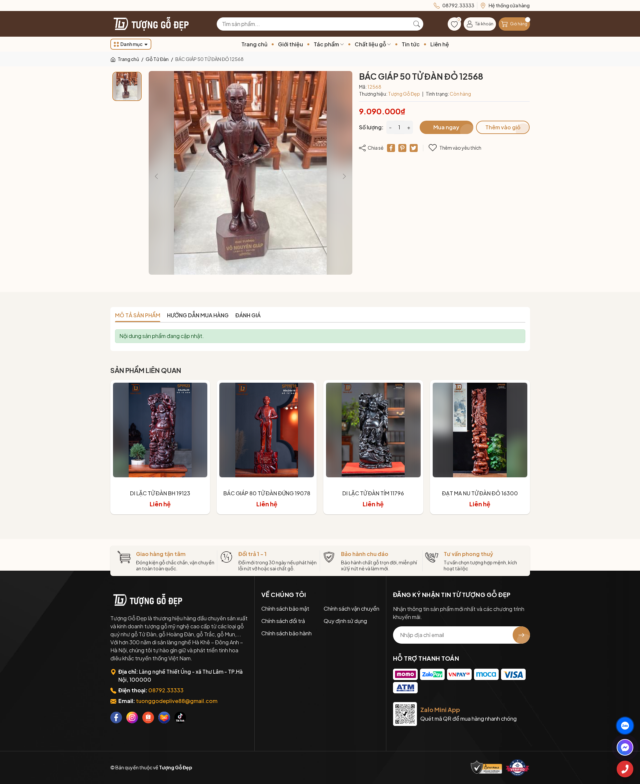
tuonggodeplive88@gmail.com (176, 700)
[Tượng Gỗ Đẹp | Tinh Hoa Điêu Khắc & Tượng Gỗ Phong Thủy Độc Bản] (150, 24)
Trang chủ (254, 44)
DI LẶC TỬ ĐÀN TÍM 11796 (373, 493)
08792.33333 (166, 690)
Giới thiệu (290, 44)
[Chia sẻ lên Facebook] (391, 148)
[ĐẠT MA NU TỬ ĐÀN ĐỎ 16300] (480, 430)
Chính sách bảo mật (285, 608)
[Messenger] (625, 747)
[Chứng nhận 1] (486, 767)
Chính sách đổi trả (283, 620)
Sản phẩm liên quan (145, 370)
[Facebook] (116, 717)
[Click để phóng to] (250, 173)
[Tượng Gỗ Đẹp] (147, 600)
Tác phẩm (327, 44)
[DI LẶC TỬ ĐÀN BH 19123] (160, 430)
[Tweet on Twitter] (414, 148)
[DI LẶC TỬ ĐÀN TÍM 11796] (373, 430)
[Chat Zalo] (625, 725)
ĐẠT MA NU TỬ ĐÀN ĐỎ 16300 (480, 493)
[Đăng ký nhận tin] (521, 635)
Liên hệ (439, 44)
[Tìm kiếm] (417, 24)
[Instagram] (132, 717)
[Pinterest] (402, 148)
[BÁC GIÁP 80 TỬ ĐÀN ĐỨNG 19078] (266, 430)
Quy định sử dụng (345, 620)
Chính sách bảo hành (286, 633)
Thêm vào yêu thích (460, 148)
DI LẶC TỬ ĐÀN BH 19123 (160, 493)
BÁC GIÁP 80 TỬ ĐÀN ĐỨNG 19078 (266, 493)
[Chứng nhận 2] (517, 767)
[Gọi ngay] (625, 769)
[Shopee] (148, 717)
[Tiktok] (180, 717)
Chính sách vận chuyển (351, 608)
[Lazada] (164, 717)
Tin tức (411, 44)
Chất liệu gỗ (371, 44)
